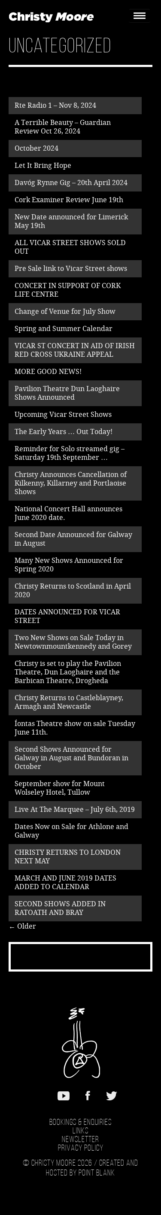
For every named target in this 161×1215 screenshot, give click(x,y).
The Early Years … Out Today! (63, 432)
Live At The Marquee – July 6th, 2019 (75, 809)
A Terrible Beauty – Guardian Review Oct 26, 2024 (63, 126)
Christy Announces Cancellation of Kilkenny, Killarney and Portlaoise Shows (71, 483)
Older (22, 926)
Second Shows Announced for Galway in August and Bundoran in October (71, 758)
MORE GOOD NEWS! (48, 372)
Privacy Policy (80, 1148)
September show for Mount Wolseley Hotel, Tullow (60, 788)
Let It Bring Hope (43, 165)
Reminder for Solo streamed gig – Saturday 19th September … (70, 453)
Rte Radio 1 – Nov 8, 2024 (55, 105)
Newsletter (80, 1140)
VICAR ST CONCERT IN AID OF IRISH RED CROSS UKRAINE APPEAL (75, 350)
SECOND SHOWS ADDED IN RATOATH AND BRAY (60, 908)
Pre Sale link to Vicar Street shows (71, 268)
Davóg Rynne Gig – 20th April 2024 (71, 183)
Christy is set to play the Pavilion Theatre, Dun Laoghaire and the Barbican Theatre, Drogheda (68, 672)
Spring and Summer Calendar (63, 329)
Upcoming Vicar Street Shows (63, 414)
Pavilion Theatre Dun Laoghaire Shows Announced (67, 393)
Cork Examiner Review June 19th (69, 200)
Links (80, 1131)
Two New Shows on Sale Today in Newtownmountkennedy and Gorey (73, 642)
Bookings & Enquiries (80, 1122)
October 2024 (36, 148)
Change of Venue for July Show (65, 311)
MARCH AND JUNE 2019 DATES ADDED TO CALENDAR (65, 882)
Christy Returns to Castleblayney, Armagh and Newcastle (69, 702)
